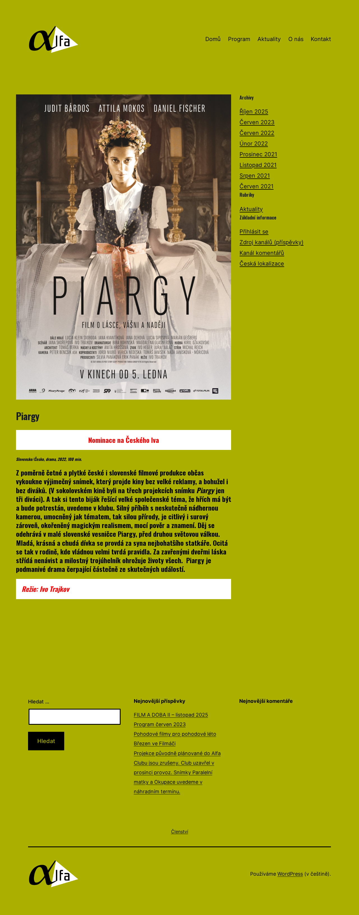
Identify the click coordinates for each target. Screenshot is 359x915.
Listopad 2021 (258, 165)
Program (239, 39)
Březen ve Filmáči (155, 743)
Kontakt (321, 39)
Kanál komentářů (262, 253)
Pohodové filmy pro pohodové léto (175, 734)
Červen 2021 (256, 186)
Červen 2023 (257, 122)
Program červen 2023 (160, 724)
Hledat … (38, 702)
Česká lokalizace (262, 263)
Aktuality (269, 39)
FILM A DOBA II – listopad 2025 (171, 715)
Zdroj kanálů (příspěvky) (271, 242)
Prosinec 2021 (258, 154)
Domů (213, 39)
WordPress (290, 874)
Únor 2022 (254, 143)
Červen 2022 (257, 133)
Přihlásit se (254, 231)
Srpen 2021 (255, 175)
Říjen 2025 (254, 111)
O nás (295, 39)
